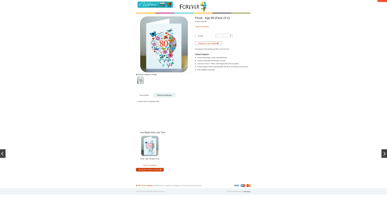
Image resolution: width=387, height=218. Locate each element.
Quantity (200, 36)
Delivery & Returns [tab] (164, 95)
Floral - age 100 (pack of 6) (149, 159)
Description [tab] (144, 95)
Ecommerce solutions (234, 191)
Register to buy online (207, 43)
